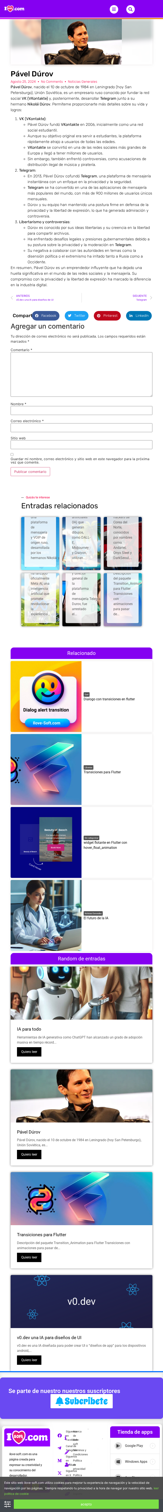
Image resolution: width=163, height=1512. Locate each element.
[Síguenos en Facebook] (61, 1435)
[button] (45, 316)
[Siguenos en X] (61, 1473)
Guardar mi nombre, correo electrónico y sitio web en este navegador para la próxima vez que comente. (80, 460)
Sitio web (18, 438)
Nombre (18, 404)
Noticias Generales (82, 82)
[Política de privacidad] (68, 1465)
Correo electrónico (27, 421)
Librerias (88, 767)
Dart (87, 694)
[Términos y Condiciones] (68, 1452)
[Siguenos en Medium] (61, 1461)
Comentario (21, 350)
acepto (86, 1504)
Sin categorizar (91, 838)
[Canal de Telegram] (61, 1448)
